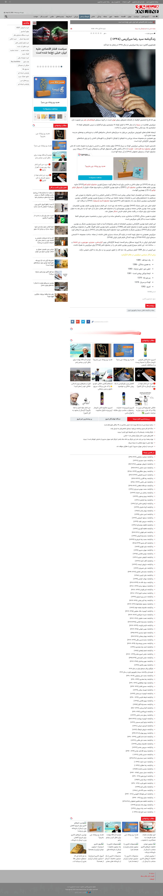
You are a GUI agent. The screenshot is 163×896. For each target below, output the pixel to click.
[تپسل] (79, 155)
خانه (154, 16)
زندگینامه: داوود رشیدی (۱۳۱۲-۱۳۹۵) (142, 633)
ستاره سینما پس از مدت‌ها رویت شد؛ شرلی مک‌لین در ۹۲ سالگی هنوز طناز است (128, 425)
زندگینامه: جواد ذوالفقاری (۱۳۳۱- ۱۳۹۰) (141, 683)
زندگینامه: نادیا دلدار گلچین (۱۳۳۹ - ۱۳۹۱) (140, 737)
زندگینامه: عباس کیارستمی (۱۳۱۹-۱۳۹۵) (141, 658)
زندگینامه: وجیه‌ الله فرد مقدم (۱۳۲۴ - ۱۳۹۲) (139, 751)
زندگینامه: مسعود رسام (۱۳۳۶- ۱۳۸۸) (141, 586)
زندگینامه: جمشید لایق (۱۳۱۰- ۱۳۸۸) (141, 593)
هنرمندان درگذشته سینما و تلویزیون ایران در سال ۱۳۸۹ (136, 672)
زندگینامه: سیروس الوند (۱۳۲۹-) (143, 521)
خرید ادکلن (13, 39)
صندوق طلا (25, 69)
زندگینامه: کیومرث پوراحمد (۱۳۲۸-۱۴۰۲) (141, 719)
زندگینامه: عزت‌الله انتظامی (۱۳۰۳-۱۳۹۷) (141, 486)
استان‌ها (69, 16)
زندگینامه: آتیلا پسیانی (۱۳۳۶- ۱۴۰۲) (142, 708)
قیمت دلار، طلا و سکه (147, 876)
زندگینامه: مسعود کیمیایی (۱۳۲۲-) (142, 518)
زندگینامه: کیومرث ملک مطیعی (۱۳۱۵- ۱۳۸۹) (139, 611)
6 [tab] (48, 66)
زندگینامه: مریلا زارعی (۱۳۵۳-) (144, 780)
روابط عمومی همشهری (104, 2)
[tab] (141, 419)
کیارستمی (99, 242)
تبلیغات (152, 879)
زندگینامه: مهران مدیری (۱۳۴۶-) (143, 550)
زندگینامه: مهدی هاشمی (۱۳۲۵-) (143, 554)
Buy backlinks (15, 62)
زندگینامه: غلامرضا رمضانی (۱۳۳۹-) (142, 744)
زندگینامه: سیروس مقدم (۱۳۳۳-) (142, 747)
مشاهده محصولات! (95, 177)
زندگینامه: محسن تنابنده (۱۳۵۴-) (143, 769)
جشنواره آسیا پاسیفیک (101, 200)
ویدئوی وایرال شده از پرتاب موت (142, 22)
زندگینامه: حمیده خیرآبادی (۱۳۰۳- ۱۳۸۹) (140, 615)
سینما (136, 29)
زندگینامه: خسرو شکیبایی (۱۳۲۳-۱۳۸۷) (141, 475)
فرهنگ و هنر (84, 16)
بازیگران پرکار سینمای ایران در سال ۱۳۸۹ (141, 668)
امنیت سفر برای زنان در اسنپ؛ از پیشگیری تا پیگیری (44, 217)
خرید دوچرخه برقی (23, 58)
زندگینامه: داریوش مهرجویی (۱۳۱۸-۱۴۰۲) (141, 464)
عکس (52, 16)
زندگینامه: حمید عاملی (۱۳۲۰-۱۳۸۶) (142, 468)
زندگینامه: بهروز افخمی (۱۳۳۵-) (143, 701)
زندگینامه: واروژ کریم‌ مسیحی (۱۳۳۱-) (141, 722)
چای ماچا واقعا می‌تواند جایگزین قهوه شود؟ (44, 295)
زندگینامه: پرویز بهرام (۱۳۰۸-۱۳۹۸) (142, 733)
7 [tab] (45, 66)
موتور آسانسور (25, 31)
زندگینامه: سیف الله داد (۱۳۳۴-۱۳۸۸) (141, 582)
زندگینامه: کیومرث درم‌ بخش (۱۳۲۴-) (141, 693)
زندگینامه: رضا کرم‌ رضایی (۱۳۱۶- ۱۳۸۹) (141, 600)
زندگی (99, 16)
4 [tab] (53, 66)
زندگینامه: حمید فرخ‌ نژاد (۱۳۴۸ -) (142, 812)
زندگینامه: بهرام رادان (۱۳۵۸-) (144, 511)
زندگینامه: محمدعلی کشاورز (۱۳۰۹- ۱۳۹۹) (140, 572)
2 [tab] (58, 66)
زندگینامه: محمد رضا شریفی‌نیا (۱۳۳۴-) (141, 539)
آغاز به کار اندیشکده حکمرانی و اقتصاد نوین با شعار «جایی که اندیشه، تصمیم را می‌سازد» (44, 240)
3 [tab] (56, 66)
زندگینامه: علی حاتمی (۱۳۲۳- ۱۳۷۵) (142, 482)
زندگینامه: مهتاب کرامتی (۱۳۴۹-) (143, 579)
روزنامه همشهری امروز (152, 2)
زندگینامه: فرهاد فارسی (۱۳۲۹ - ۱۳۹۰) (141, 697)
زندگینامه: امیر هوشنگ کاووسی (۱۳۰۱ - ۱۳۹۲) (139, 794)
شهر (110, 16)
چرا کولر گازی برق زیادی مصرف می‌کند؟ (44, 273)
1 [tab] (61, 66)
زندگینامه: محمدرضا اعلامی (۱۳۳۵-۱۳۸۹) (140, 622)
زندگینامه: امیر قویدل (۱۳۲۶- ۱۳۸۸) (142, 589)
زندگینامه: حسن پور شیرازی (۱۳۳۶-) (142, 597)
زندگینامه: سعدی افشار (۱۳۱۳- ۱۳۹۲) (141, 686)
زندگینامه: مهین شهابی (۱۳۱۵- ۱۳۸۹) (141, 629)
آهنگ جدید (25, 54)
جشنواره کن (131, 187)
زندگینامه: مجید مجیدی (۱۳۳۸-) (143, 460)
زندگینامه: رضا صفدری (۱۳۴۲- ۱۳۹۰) (142, 679)
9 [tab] (40, 66)
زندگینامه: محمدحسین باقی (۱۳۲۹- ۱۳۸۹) (140, 640)
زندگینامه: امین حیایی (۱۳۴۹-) (143, 514)
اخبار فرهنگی (143, 29)
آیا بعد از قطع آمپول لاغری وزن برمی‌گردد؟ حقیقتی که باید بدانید (44, 205)
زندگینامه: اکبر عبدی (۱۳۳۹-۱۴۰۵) (143, 543)
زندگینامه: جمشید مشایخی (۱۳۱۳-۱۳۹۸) (141, 457)
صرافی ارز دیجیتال (23, 65)
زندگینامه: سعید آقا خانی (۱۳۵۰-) (143, 790)
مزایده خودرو (25, 50)
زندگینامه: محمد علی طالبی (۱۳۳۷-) (142, 740)
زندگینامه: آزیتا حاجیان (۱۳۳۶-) (143, 507)
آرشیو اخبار (144, 16)
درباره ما (151, 873)
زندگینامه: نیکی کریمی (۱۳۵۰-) (143, 575)
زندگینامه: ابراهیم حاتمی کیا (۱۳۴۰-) (142, 503)
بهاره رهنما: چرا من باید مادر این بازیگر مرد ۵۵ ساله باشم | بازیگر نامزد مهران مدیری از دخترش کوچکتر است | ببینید (118, 439)
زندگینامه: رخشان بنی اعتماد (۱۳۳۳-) (141, 493)
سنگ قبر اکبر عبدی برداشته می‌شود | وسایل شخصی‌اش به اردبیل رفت (131, 428)
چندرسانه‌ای (60, 16)
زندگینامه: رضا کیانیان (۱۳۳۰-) (144, 500)
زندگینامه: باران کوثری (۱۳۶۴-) (144, 546)
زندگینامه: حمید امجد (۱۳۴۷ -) (143, 762)
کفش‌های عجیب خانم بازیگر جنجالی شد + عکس (138, 436)
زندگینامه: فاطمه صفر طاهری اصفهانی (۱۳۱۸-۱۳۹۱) (138, 801)
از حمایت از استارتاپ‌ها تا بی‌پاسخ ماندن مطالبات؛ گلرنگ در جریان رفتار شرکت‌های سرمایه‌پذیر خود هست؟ (43, 196)
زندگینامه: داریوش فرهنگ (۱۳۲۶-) (142, 729)
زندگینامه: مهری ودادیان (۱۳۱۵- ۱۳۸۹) (141, 661)
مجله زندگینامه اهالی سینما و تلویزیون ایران (141, 310)
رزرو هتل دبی (24, 80)
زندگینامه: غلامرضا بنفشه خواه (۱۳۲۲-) (141, 607)
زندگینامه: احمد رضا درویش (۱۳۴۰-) (142, 808)
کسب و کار (44, 16)
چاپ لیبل (26, 62)
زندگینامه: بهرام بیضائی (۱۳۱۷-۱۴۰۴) (142, 636)
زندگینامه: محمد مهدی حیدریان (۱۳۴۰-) (141, 489)
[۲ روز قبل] (61, 207)
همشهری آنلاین (146, 9)
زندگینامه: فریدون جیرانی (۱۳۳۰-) (142, 726)
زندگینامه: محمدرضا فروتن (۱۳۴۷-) (142, 536)
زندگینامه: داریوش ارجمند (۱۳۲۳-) (142, 564)
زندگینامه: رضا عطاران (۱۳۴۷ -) (143, 765)
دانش (93, 16)
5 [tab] (50, 66)
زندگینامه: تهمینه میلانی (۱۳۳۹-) (143, 690)
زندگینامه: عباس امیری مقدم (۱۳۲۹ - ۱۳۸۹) (139, 654)
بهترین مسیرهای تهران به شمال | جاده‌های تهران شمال (44, 284)
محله (105, 16)
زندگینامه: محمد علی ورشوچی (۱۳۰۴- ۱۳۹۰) (139, 676)
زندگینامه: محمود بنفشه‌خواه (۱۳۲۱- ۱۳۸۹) (140, 604)
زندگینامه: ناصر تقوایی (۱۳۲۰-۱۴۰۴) (142, 532)
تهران (113, 120)
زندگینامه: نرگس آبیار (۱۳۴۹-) (144, 787)
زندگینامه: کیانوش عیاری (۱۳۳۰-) (143, 557)
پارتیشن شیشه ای (23, 73)
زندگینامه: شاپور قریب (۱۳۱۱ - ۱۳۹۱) (142, 783)
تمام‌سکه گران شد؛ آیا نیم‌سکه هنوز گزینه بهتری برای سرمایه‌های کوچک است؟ (44, 262)
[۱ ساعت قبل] (61, 196)
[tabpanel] (50, 39)
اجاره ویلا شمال (24, 39)
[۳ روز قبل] (61, 252)
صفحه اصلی (152, 29)
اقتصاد (123, 16)
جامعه (116, 16)
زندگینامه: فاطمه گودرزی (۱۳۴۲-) (143, 529)
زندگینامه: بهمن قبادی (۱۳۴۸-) (143, 665)
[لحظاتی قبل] (50, 33)
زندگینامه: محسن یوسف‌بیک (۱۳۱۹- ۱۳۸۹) (140, 643)
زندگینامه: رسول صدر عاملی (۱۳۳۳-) (142, 715)
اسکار (115, 211)
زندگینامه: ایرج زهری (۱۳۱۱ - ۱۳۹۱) (142, 776)
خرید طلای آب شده (23, 46)
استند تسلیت (14, 50)
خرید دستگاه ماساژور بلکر (21, 35)
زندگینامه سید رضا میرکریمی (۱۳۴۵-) (132, 39)
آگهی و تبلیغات (126, 2)
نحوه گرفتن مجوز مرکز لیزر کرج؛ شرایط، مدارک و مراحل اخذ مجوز (44, 228)
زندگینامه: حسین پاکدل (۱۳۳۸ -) (143, 754)
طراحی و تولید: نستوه (80, 892)
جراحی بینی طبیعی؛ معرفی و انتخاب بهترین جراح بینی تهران (44, 250)
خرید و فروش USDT (22, 28)
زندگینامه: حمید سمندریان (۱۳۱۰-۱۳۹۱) (141, 758)
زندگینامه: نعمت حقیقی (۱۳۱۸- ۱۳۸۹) (141, 618)
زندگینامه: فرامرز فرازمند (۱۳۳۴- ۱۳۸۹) (141, 625)
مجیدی (91, 242)
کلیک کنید (50, 109)
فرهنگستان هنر (89, 120)
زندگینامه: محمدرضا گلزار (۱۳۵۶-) (143, 704)
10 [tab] (38, 66)
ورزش (76, 16)
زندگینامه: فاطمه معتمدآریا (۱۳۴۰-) (142, 525)
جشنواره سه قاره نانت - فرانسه (139, 148)
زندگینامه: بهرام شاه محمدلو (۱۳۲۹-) (142, 805)
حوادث (36, 16)
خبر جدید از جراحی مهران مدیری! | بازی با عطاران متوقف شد (134, 446)
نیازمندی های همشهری (138, 2)
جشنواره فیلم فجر (90, 184)
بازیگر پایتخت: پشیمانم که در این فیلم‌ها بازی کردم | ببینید (135, 432)
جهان (129, 16)
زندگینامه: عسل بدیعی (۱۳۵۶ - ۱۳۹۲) (141, 772)
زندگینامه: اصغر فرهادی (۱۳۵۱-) (143, 650)
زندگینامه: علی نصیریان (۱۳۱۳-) (143, 568)
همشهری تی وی (116, 2)
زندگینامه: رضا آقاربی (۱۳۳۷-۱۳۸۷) (142, 478)
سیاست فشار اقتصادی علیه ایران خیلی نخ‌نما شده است (51, 51)
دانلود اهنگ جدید (23, 77)
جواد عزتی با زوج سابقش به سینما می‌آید (140, 443)
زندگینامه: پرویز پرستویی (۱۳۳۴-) (143, 496)
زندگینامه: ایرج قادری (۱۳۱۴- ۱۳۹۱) (142, 711)
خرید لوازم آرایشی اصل (22, 43)
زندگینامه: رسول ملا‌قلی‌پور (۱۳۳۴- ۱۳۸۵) (140, 471)
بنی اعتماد (76, 242)
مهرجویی (85, 242)
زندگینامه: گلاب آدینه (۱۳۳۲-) (144, 561)
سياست (136, 16)
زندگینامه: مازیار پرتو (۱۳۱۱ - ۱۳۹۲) (142, 798)
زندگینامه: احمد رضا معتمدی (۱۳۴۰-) (142, 647)
